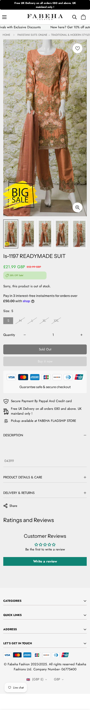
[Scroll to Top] (82, 686)
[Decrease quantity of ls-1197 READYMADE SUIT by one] (25, 335)
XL (44, 320)
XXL (56, 320)
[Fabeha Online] (45, 17)
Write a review (45, 561)
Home (6, 35)
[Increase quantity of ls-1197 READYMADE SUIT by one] (81, 335)
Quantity (9, 334)
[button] (83, 16)
